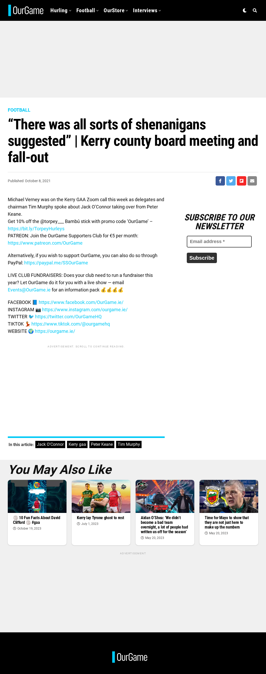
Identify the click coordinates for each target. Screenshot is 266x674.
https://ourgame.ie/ (55, 331)
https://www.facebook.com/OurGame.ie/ (81, 302)
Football (85, 10)
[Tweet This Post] (231, 181)
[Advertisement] (133, 57)
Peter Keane (102, 444)
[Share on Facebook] (220, 181)
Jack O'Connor (50, 444)
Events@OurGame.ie (29, 290)
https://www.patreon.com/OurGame (45, 243)
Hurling (59, 10)
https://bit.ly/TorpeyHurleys (36, 228)
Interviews (145, 10)
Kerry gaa (77, 444)
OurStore (114, 10)
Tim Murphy (129, 444)
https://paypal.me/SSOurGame (56, 262)
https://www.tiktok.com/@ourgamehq (70, 324)
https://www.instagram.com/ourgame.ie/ (85, 309)
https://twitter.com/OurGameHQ (68, 316)
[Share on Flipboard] (241, 181)
